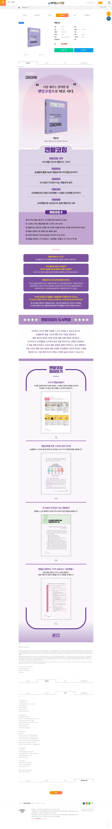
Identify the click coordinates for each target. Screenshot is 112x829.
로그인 (9, 2)
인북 (75, 15)
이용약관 (33, 803)
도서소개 (28, 63)
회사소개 (20, 803)
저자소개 (46, 63)
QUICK (108, 13)
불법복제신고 (108, 19)
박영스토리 (62, 15)
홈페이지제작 (34, 820)
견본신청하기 (84, 50)
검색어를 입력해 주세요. (91, 2)
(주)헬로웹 (58, 816)
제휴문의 (38, 803)
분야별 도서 (37, 15)
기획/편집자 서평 (84, 63)
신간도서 (25, 15)
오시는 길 (43, 803)
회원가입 (13, 2)
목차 (65, 63)
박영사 (49, 15)
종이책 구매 (64, 50)
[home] (19, 7)
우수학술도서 (87, 15)
